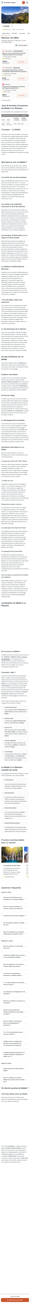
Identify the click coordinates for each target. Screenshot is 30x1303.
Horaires (14, 33)
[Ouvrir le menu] (27, 2)
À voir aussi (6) (5, 100)
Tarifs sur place (22, 45)
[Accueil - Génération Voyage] (8, 2)
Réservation (6, 33)
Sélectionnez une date (16, 1300)
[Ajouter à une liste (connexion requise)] (11, 26)
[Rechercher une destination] (23, 2)
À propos (22, 33)
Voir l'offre (21, 62)
